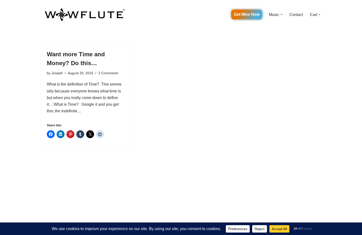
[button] (281, 14)
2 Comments (108, 73)
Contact (296, 15)
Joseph (57, 73)
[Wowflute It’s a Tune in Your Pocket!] (84, 14)
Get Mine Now (247, 14)
